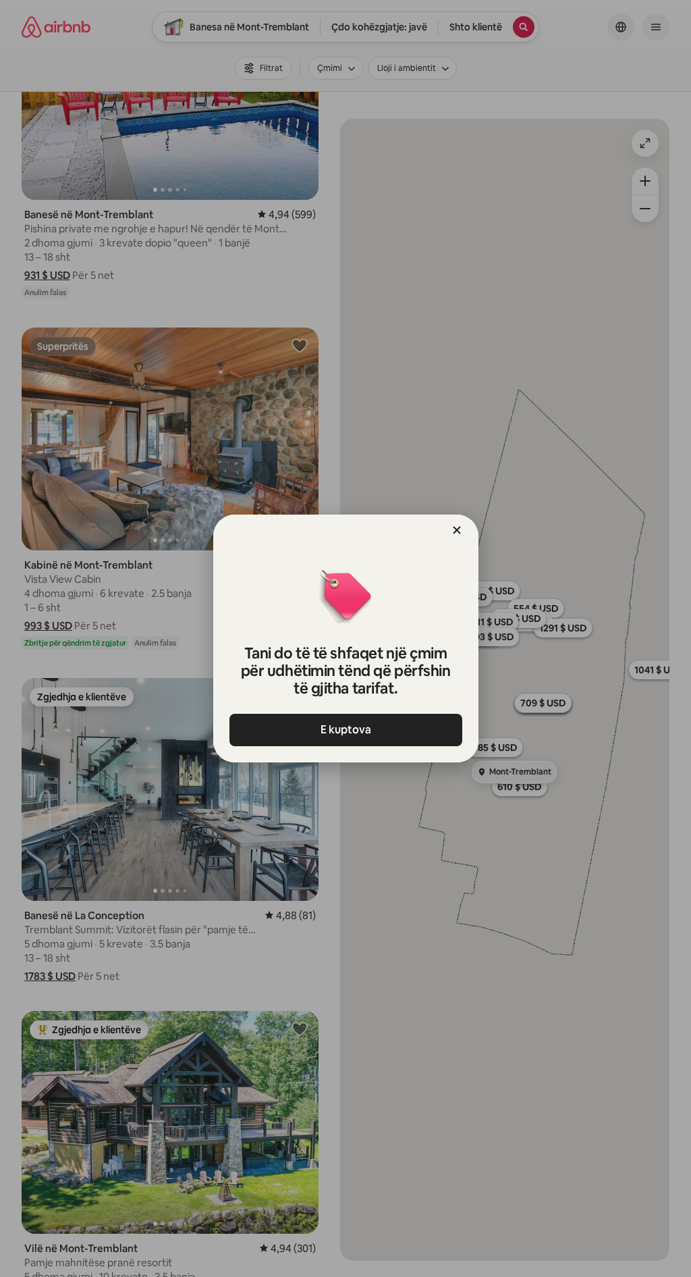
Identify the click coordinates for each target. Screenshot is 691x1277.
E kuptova (346, 730)
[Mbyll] (456, 530)
